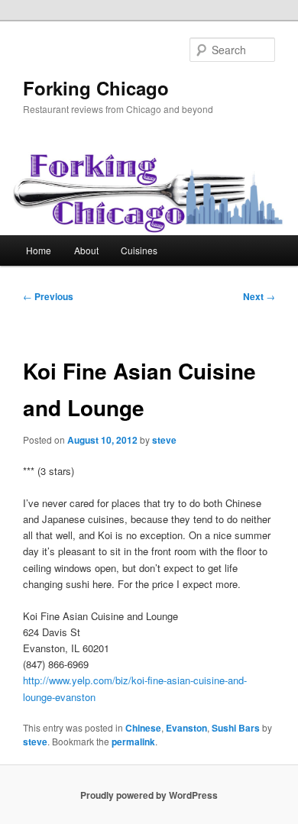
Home (38, 250)
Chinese (143, 728)
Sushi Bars (236, 728)
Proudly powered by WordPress (149, 795)
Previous (48, 296)
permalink (133, 741)
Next (259, 296)
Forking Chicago (96, 88)
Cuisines (139, 250)
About (86, 250)
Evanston (186, 728)
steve (164, 440)
